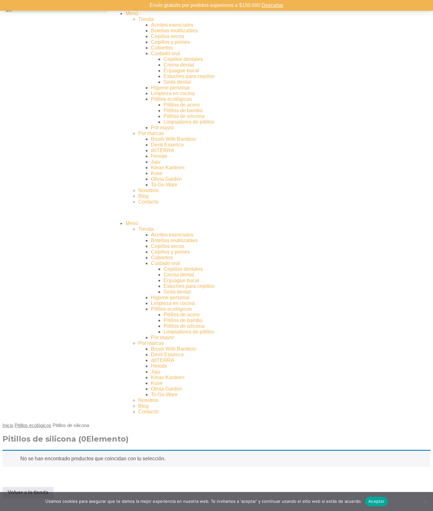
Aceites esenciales (172, 25)
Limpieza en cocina (173, 93)
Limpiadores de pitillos (189, 122)
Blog (143, 196)
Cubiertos (162, 47)
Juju (155, 162)
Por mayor (162, 127)
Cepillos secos (167, 36)
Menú (132, 13)
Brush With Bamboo (173, 139)
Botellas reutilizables (174, 30)
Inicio (8, 425)
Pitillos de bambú (183, 110)
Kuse (157, 173)
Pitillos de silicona (184, 116)
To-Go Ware (164, 184)
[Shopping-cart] (352, 14)
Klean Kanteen (167, 167)
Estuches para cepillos (189, 76)
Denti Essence (167, 144)
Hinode (159, 156)
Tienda (146, 19)
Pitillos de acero (182, 104)
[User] (335, 14)
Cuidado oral (165, 53)
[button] (216, 213)
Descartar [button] (272, 5)
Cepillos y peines (170, 42)
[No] (425, 501)
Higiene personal (170, 87)
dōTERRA (162, 150)
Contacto (148, 201)
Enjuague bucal (181, 70)
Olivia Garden (166, 179)
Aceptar (376, 501)
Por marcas (151, 133)
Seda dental (177, 82)
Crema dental (179, 65)
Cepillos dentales (183, 59)
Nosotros (148, 190)
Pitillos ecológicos (171, 99)
